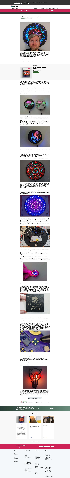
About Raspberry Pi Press (48, 471)
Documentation (43, 8)
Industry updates (37, 458)
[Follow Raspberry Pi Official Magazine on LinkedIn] (49, 10)
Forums (50, 8)
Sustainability (26, 461)
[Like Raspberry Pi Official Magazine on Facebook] (51, 10)
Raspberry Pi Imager (48, 454)
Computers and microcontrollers (39, 467)
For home (17, 8)
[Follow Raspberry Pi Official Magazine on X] (52, 10)
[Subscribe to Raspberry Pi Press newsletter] (48, 10)
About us (26, 456)
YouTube (16, 457)
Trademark (26, 455)
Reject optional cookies (26, 3)
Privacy (26, 469)
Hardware (35, 8)
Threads (16, 454)
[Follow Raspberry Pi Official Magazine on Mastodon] (53, 10)
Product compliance (37, 457)
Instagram (16, 458)
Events (46, 465)
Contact (57, 8)
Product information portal (48, 459)
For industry (13, 8)
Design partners (37, 463)
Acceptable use (27, 464)
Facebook (16, 461)
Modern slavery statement (28, 462)
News (47, 8)
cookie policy (27, 2)
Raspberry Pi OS (47, 455)
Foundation (53, 8)
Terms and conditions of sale (28, 468)
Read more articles (35, 441)
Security (26, 470)
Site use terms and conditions (28, 463)
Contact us (26, 454)
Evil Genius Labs (27, 52)
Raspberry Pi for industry (38, 456)
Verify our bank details (27, 471)
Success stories (37, 464)
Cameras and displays (38, 468)
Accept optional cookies (18, 3)
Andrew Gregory (23, 18)
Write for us (46, 475)
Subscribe (52, 408)
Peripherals (36, 473)
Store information (47, 468)
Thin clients (36, 459)
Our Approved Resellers (28, 457)
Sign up (53, 446)
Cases (36, 472)
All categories (47, 458)
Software (39, 8)
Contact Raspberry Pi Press (48, 476)
